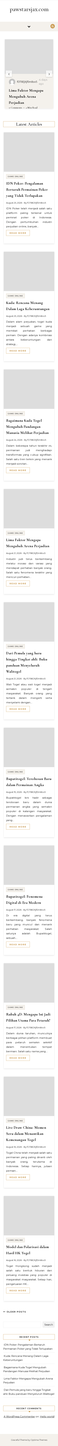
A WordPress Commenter (19, 1416)
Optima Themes (39, 1440)
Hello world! (47, 1416)
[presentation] (9, 74)
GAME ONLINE (15, 176)
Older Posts (16, 1311)
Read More (18, 233)
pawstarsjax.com (29, 9)
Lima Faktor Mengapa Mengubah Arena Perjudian (26, 96)
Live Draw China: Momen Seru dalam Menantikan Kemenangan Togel (26, 1133)
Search (48, 1324)
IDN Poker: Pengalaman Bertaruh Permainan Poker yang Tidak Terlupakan (27, 189)
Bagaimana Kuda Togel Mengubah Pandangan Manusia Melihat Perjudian (27, 426)
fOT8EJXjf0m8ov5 (36, 202)
